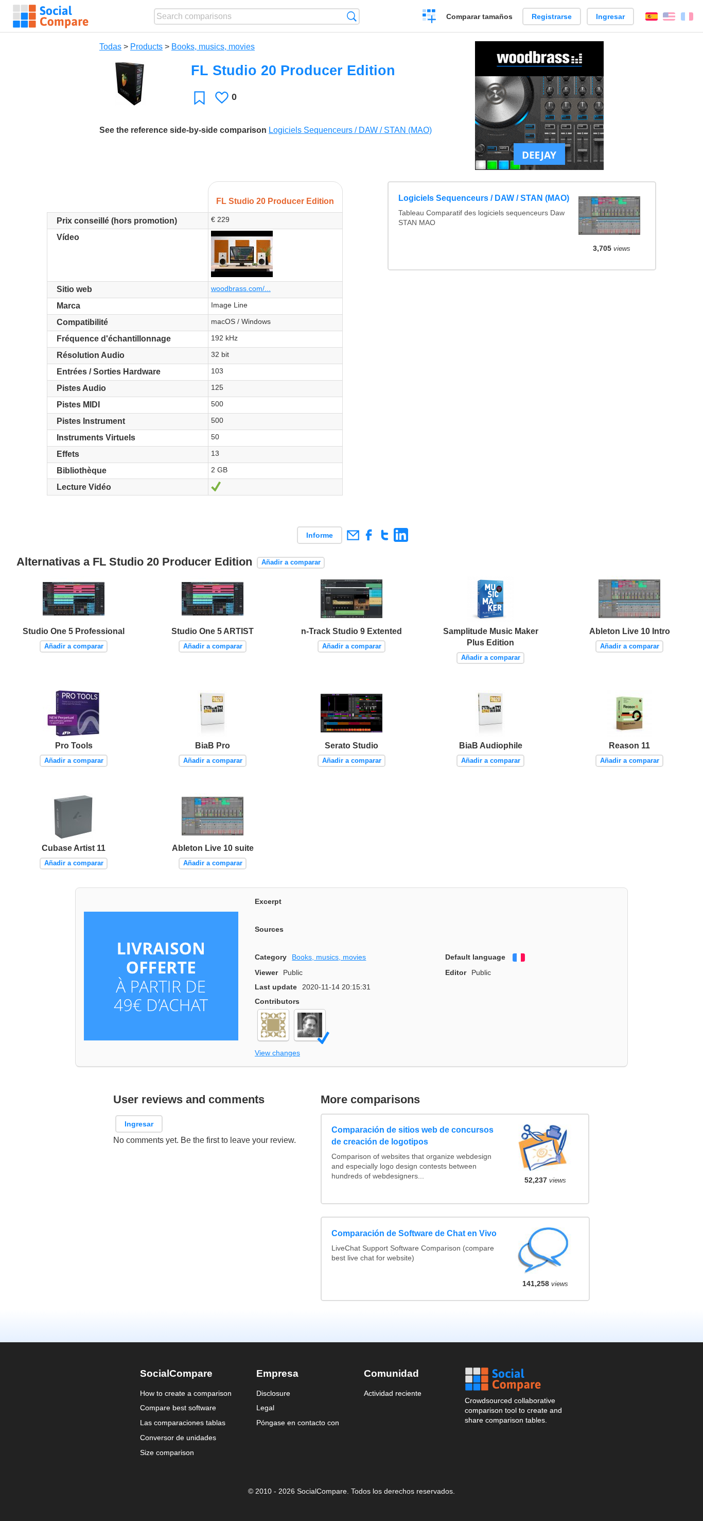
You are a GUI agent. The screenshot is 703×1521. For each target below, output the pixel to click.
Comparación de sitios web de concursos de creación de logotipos (413, 1135)
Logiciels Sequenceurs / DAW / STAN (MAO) (350, 130)
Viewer (266, 972)
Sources (269, 929)
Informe (319, 535)
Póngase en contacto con (297, 1423)
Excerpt (268, 901)
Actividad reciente (392, 1393)
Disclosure (273, 1393)
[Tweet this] (385, 535)
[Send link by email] (353, 535)
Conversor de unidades (178, 1437)
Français (687, 16)
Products (146, 46)
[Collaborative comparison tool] (50, 16)
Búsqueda (352, 16)
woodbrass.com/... (241, 288)
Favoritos (199, 98)
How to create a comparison (186, 1393)
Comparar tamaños (479, 16)
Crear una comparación (429, 17)
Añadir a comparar (291, 562)
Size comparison (167, 1452)
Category (271, 957)
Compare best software (178, 1408)
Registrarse (552, 16)
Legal (265, 1408)
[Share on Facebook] (369, 535)
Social (514, 1379)
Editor (455, 972)
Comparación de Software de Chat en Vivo (414, 1232)
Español (651, 16)
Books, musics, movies (213, 46)
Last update (276, 987)
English (669, 16)
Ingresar (610, 16)
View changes (277, 1053)
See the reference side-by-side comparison (183, 130)
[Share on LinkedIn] (401, 535)
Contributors (277, 1001)
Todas (110, 46)
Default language (475, 957)
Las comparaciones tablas (182, 1423)
